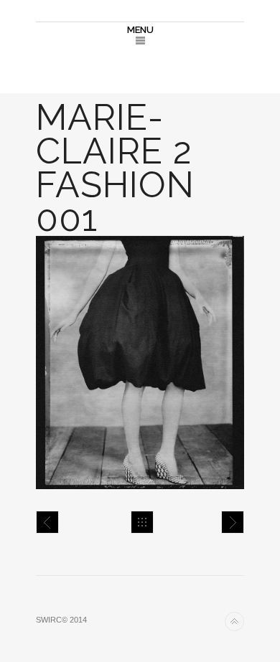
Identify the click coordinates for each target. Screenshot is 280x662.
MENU (140, 29)
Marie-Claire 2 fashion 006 (47, 522)
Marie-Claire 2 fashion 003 (232, 522)
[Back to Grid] (142, 522)
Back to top (234, 621)
